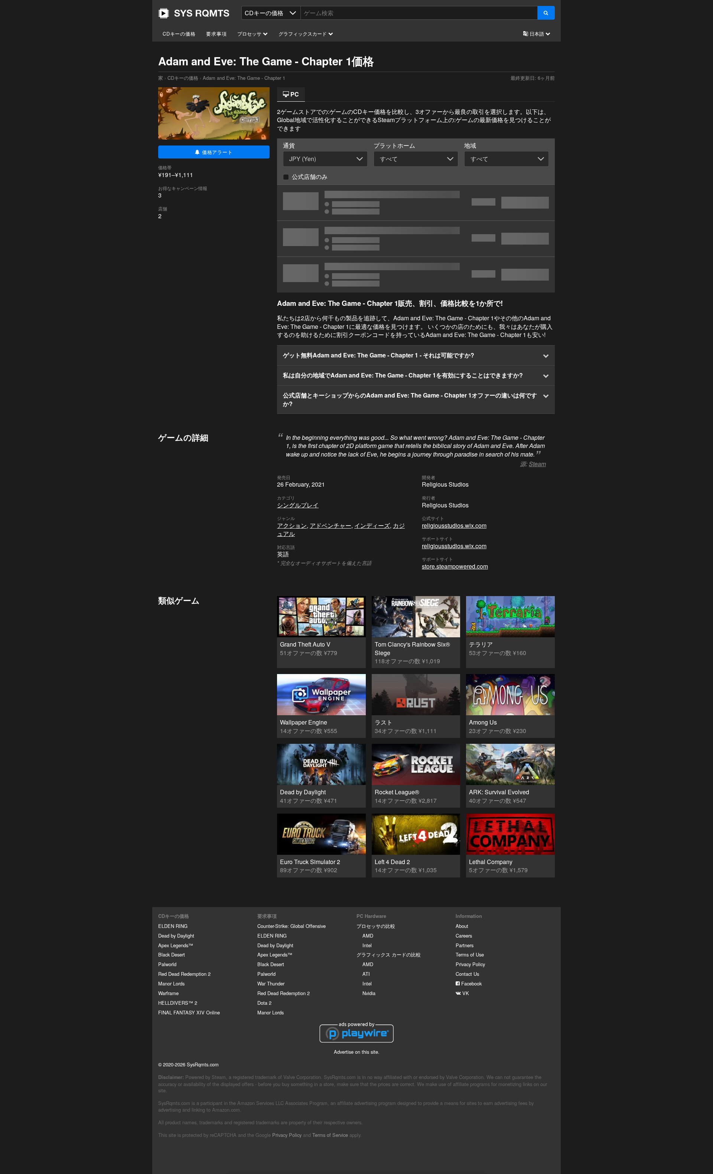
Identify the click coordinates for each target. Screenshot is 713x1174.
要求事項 (216, 33)
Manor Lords (171, 983)
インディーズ (372, 525)
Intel (367, 945)
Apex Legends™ (175, 945)
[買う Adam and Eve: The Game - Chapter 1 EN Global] (416, 202)
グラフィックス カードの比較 (388, 954)
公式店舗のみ (310, 176)
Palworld (167, 964)
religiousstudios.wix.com (454, 525)
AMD (367, 935)
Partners (464, 945)
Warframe (168, 993)
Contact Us (467, 973)
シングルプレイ (298, 505)
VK (465, 993)
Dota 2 (264, 1002)
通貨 (289, 145)
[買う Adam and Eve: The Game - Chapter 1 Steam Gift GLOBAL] (416, 274)
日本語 (537, 33)
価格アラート (216, 152)
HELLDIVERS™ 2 (177, 1002)
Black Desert (171, 954)
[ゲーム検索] (546, 13)
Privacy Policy (470, 964)
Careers (464, 935)
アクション (292, 525)
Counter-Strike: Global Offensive (291, 925)
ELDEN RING (173, 925)
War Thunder (270, 983)
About (462, 925)
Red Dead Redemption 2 (184, 973)
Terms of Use (470, 954)
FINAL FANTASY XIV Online (189, 1012)
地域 (470, 145)
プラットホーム (394, 145)
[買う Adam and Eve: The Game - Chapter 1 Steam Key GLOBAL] (416, 238)
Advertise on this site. (357, 1051)
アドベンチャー (330, 525)
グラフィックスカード (303, 33)
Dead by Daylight (176, 935)
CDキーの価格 (179, 33)
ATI (366, 973)
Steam (537, 464)
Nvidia (368, 993)
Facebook (471, 983)
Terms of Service (330, 1134)
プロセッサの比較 (375, 925)
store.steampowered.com (455, 566)
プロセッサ (250, 33)
